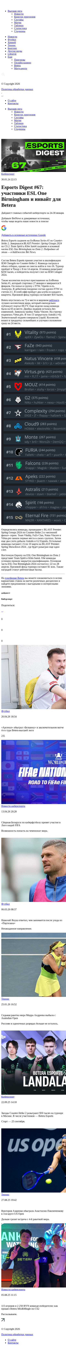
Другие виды (15, 51)
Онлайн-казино (22, 62)
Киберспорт (7, 174)
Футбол (12, 39)
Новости (19, 14)
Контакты (13, 103)
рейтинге (54, 300)
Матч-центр (20, 68)
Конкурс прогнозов (24, 16)
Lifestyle (12, 54)
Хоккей (12, 42)
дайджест (5, 593)
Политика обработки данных (17, 89)
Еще (10, 56)
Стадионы (19, 31)
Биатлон (12, 48)
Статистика (20, 28)
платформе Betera (14, 578)
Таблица (18, 25)
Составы (19, 19)
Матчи (17, 22)
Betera (17, 65)
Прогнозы (19, 59)
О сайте (12, 100)
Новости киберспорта (13, 806)
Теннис (12, 45)
